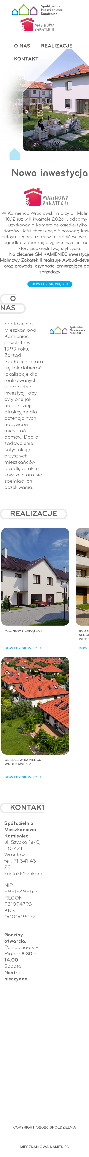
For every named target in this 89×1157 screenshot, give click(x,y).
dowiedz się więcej (50, 284)
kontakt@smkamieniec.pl (32, 874)
